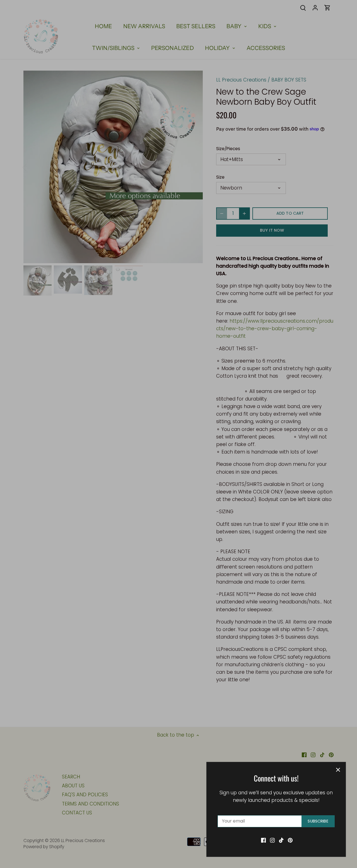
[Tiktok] (281, 840)
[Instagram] (272, 840)
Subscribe (318, 821)
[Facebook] (263, 840)
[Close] (338, 770)
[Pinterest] (290, 840)
